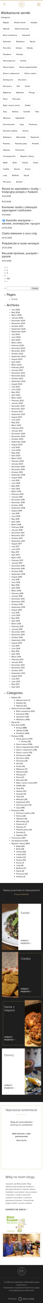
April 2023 (15, 362)
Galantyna (7, 137)
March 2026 (16, 315)
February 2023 (17, 367)
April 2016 (15, 588)
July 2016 (15, 579)
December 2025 (18, 320)
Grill (18, 86)
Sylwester (7, 41)
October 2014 (17, 637)
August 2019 (16, 477)
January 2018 (16, 530)
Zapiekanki (19, 118)
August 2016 (16, 577)
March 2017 (16, 557)
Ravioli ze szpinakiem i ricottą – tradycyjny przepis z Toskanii (21, 190)
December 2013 (18, 665)
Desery (17, 169)
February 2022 (17, 400)
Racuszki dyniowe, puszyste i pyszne (20, 255)
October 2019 (17, 472)
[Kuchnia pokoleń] (21, 4)
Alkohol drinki (20, 22)
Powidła (35, 143)
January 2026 (17, 318)
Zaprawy (6, 150)
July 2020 (15, 447)
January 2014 (16, 662)
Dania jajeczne (9, 61)
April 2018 (15, 522)
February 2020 (17, 461)
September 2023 (18, 356)
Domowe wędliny (10, 131)
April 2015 (15, 621)
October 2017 (17, 538)
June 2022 (16, 389)
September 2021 (18, 414)
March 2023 (16, 365)
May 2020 (15, 453)
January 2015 (16, 629)
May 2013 (15, 684)
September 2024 (18, 331)
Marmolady (21, 137)
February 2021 (17, 428)
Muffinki (15, 175)
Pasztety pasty (21, 143)
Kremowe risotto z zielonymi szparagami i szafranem (19, 208)
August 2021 (16, 417)
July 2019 (15, 480)
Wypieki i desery (27, 156)
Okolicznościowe (22, 29)
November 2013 (18, 668)
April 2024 (15, 340)
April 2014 (15, 654)
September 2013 (18, 673)
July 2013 (15, 679)
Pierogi (32, 92)
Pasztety (6, 143)
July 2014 (15, 646)
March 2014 (16, 657)
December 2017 (17, 533)
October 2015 (17, 604)
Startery (15, 111)
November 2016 (18, 568)
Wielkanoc (20, 41)
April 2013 (15, 687)
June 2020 (16, 450)
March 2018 (16, 524)
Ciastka (6, 169)
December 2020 (18, 433)
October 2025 (17, 326)
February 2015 (17, 626)
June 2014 (15, 648)
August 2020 (16, 444)
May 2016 (15, 585)
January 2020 (17, 464)
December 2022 (18, 373)
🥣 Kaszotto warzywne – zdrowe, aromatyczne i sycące (21, 222)
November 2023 (18, 351)
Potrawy (19, 54)
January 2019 (16, 497)
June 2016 (15, 582)
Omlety (23, 61)
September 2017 (18, 541)
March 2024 (16, 343)
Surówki (26, 111)
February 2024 (17, 345)
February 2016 (17, 593)
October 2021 (17, 411)
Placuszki (16, 99)
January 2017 (16, 563)
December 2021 (18, 406)
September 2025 (18, 329)
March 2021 (16, 425)
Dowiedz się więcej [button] (15, 1209)
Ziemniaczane (9, 124)
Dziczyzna (7, 86)
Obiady (30, 48)
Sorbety (19, 182)
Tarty (37, 111)
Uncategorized (9, 156)
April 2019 (15, 489)
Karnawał (26, 35)
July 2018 (15, 513)
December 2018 (18, 500)
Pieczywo (7, 182)
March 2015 (16, 623)
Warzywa (6, 118)
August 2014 (16, 643)
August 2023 (16, 359)
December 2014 (18, 632)
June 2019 (15, 483)
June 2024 (16, 337)
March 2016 (16, 590)
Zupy (22, 124)
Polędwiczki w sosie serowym (20, 243)
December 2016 (18, 566)
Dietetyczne (8, 80)
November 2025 (18, 323)
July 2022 (15, 387)
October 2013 (17, 670)
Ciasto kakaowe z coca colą (19, 233)
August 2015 (16, 610)
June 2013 (15, 681)
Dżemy (25, 131)
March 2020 (16, 458)
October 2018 (17, 505)
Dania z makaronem (11, 73)
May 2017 (15, 552)
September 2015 (18, 607)
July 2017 (15, 546)
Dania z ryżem (30, 73)
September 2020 (18, 442)
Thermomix (19, 150)
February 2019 (17, 494)
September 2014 (18, 640)
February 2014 (17, 659)
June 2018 (15, 516)
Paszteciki (35, 137)
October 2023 (17, 353)
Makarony (7, 92)
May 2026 (15, 312)
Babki (5, 162)
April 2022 (15, 395)
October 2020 (17, 439)
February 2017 (17, 560)
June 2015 (15, 615)
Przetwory (33, 124)
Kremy (27, 169)
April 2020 (15, 455)
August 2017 (16, 544)
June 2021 (15, 420)
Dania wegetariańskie (28, 67)
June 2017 (15, 549)
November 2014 (18, 634)
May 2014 (15, 651)
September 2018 (18, 508)
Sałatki (27, 105)
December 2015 (18, 599)
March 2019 (16, 491)
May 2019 (15, 486)
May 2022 (15, 392)
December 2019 (18, 466)
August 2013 (16, 676)
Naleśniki (20, 92)
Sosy (5, 111)
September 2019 (18, 475)
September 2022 (18, 381)
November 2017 (17, 535)
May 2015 (15, 618)
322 (8, 278)
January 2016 (16, 596)
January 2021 (16, 431)
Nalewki (6, 29)
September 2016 (18, 574)
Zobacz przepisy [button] (25, 942)
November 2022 (18, 376)
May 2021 (15, 422)
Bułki (15, 162)
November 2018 (18, 502)
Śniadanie (7, 54)
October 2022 (17, 378)
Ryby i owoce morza (11, 105)
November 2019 (18, 469)
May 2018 (15, 519)
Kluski (27, 86)
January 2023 (17, 370)
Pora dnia (7, 48)
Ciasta (35, 162)
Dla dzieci (22, 80)
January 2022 (17, 403)
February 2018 (17, 527)
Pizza (5, 99)
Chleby (25, 162)
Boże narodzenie (10, 35)
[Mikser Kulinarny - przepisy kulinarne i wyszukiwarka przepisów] (16, 1223)
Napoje (6, 22)
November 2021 (18, 409)
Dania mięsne (8, 67)
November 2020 (18, 436)
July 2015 (15, 613)
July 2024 (15, 334)
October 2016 (17, 571)
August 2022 (16, 384)
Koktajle (34, 22)
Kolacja (19, 48)
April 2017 (15, 555)
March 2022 (16, 398)
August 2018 (16, 511)
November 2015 (18, 601)
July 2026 (15, 309)
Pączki (32, 41)
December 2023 (18, 348)
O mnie (14, 299)
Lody (5, 175)
